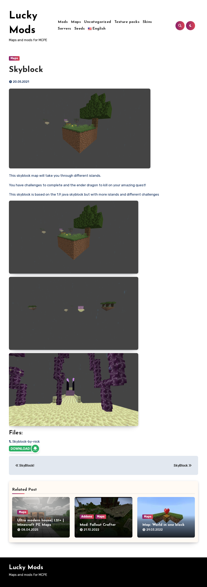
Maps (76, 22)
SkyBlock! (26, 465)
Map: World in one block (163, 525)
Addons (86, 516)
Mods (63, 22)
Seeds (79, 29)
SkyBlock (181, 465)
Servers (64, 29)
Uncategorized (97, 22)
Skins (147, 22)
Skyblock (26, 70)
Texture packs (127, 22)
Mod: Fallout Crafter (98, 525)
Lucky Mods (26, 568)
